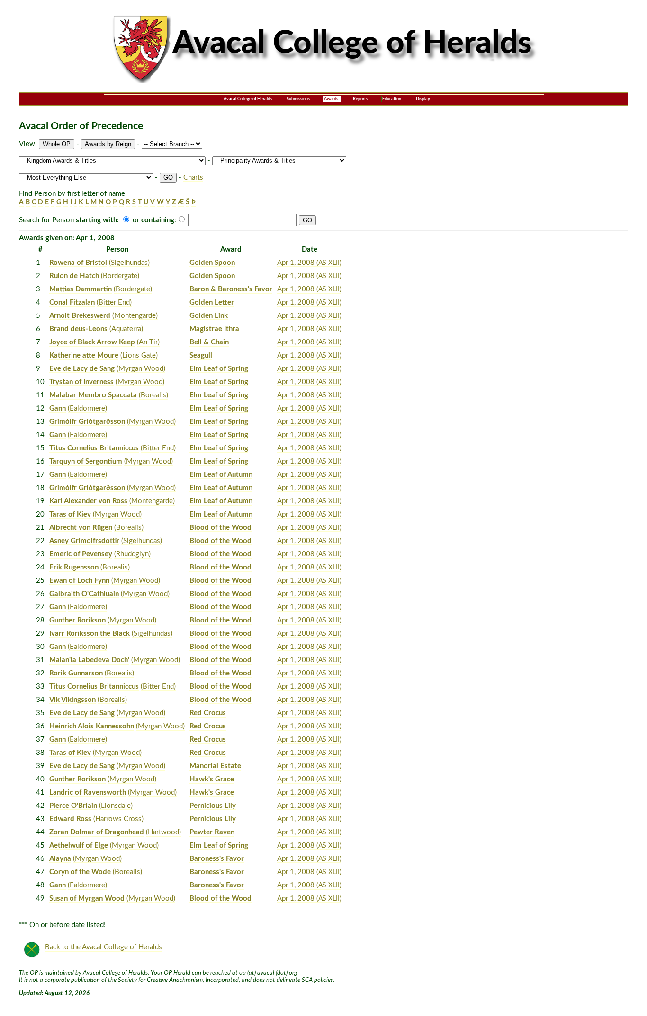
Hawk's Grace (211, 779)
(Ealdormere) (87, 408)
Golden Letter (211, 302)
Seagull (200, 355)
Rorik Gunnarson (76, 673)
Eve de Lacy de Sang (82, 368)
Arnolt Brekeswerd (79, 315)
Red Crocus (207, 713)
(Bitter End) (114, 302)
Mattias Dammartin (80, 289)
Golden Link (208, 315)
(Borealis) (153, 395)
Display (423, 99)
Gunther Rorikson (77, 620)
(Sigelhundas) (129, 262)
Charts (193, 177)
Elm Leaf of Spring (218, 368)
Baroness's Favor (216, 858)
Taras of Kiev (70, 514)
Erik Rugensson (74, 567)
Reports (360, 99)
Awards (331, 99)
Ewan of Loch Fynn (79, 580)
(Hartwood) (163, 832)
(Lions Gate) (139, 355)
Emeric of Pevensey (80, 554)
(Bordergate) (120, 276)
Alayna (60, 858)
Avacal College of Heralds (248, 99)
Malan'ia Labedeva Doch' (89, 660)
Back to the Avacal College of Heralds (103, 947)
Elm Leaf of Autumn (220, 474)
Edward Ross (70, 819)
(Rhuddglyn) (132, 554)
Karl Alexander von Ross (88, 501)
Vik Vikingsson (72, 699)
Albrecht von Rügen (80, 527)
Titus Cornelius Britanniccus (94, 448)
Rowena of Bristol (78, 262)
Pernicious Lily (212, 805)
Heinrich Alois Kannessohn (91, 726)
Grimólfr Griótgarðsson (87, 421)
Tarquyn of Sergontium (85, 461)
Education (391, 99)
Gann (57, 408)
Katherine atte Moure (83, 355)
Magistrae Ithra (214, 329)
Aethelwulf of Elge (78, 845)
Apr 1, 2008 (309, 262)
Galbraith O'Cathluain (84, 593)
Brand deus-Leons (78, 329)
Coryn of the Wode (80, 872)
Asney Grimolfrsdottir (84, 540)
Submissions (298, 99)
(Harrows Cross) (118, 819)
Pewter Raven (211, 832)
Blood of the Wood (220, 527)
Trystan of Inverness (81, 381)
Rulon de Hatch (74, 276)
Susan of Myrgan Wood (87, 898)
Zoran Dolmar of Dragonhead (96, 832)
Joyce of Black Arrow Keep (92, 342)
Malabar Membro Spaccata (93, 395)
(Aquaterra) (126, 329)
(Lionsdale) (116, 805)
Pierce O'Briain (73, 805)
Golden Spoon (212, 262)
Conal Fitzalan (72, 302)
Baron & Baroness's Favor (230, 289)
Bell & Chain (209, 342)
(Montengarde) (135, 315)
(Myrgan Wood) (141, 368)
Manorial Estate (215, 766)
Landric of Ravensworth (87, 792)
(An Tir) (148, 342)
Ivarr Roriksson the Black (89, 633)
